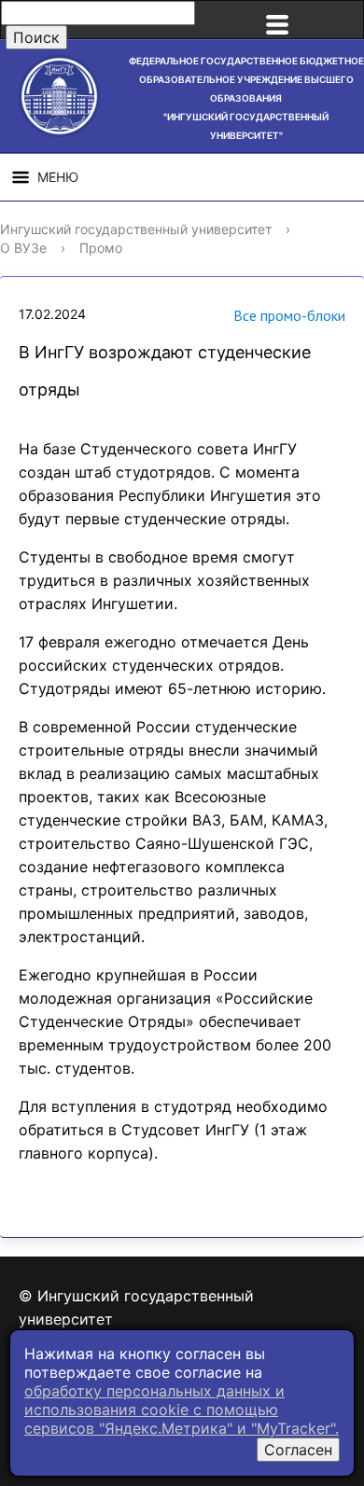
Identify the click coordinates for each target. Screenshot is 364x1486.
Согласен (298, 1449)
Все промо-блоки (289, 315)
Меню (57, 177)
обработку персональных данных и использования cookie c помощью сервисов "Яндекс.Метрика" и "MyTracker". (181, 1409)
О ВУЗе (23, 248)
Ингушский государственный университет (136, 229)
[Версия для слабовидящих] (339, 19)
